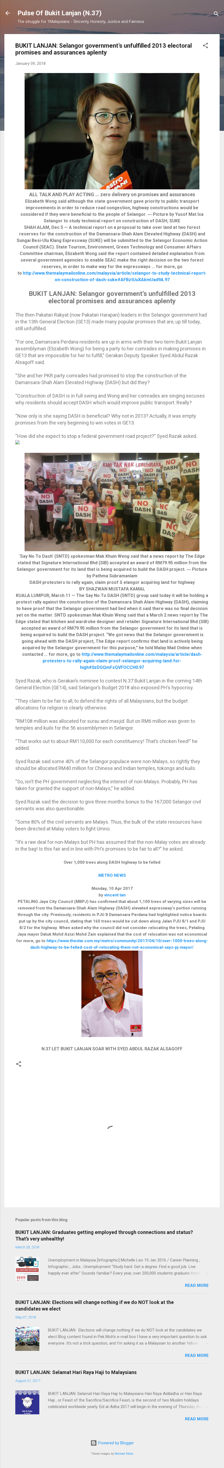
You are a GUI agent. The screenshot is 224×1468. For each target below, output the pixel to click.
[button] (205, 46)
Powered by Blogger (115, 1442)
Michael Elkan (124, 1453)
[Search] (216, 15)
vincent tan (115, 895)
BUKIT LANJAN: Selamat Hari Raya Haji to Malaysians (76, 1372)
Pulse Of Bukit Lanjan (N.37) (59, 13)
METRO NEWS (112, 875)
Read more (197, 1285)
